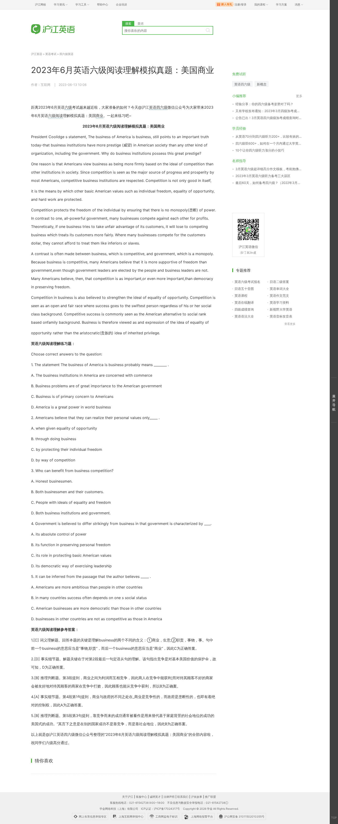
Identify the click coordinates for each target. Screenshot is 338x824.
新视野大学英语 (281, 309)
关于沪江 (127, 796)
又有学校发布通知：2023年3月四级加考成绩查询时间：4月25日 (268, 111)
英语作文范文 (279, 295)
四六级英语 (66, 54)
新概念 (261, 84)
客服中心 (141, 796)
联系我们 (182, 796)
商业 (99, 115)
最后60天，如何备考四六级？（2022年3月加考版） (268, 183)
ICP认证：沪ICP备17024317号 (160, 808)
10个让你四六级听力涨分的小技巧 (259, 150)
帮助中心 (102, 4)
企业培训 (121, 4)
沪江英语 (36, 54)
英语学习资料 (279, 302)
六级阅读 (55, 115)
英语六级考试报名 (247, 282)
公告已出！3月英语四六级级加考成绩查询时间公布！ (268, 118)
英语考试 (50, 54)
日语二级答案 (279, 282)
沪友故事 (196, 796)
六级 (68, 107)
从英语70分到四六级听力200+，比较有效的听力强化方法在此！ (268, 136)
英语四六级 (158, 107)
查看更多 (289, 324)
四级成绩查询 (244, 309)
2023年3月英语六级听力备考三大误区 (262, 176)
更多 (299, 96)
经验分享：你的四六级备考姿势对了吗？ (264, 104)
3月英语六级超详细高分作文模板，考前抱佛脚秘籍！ (268, 169)
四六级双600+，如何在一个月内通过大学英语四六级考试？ (268, 143)
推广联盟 (210, 796)
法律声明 (169, 796)
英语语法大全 (244, 316)
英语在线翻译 (244, 302)
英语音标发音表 (281, 316)
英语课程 (241, 295)
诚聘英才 (155, 796)
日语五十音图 (244, 289)
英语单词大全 (279, 289)
